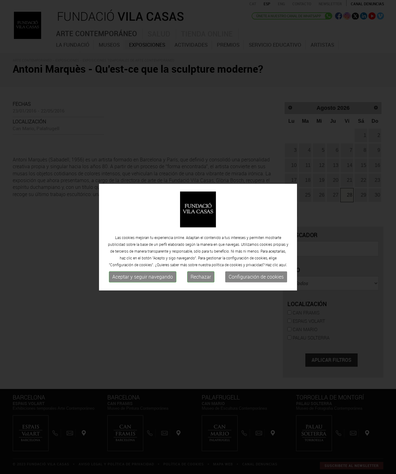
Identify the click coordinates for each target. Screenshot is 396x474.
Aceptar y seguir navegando (142, 277)
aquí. (283, 265)
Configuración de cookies (256, 277)
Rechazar (201, 277)
